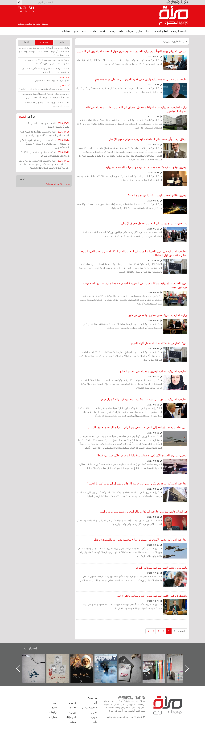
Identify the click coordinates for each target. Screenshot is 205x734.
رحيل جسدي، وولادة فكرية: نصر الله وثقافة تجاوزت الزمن (44, 87)
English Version (26, 9)
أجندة (84, 31)
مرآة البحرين (173, 15)
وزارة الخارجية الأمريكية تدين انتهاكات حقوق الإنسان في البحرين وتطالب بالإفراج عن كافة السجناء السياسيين (136, 109)
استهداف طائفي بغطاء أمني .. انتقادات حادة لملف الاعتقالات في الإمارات (45, 153)
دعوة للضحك (37, 657)
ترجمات (112, 31)
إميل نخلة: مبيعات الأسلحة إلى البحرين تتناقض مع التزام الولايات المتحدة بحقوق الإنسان (137, 427)
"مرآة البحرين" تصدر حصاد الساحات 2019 (181, 661)
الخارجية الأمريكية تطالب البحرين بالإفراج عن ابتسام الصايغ (153, 371)
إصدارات (66, 31)
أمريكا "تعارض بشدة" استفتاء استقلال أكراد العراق (159, 343)
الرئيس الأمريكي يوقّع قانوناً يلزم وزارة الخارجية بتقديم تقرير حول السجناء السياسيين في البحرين (132, 51)
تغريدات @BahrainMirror (58, 184)
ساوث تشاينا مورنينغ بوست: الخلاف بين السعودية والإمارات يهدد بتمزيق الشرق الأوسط (47, 61)
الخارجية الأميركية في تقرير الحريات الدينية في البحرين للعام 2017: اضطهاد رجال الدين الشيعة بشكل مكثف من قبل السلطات (134, 253)
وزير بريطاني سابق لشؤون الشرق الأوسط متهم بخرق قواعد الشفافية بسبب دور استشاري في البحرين (46, 95)
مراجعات (53, 712)
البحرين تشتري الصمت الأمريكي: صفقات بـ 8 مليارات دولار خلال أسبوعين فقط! (142, 455)
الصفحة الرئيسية (179, 31)
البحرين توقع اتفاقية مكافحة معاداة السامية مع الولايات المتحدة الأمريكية (146, 167)
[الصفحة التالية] (153, 631)
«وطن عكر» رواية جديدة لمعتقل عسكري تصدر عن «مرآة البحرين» (157, 663)
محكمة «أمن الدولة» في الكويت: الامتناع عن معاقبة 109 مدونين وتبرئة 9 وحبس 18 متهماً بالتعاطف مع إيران (45, 143)
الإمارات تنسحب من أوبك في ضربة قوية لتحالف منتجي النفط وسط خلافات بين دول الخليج (45, 133)
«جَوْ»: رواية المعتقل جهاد (61, 659)
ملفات (93, 31)
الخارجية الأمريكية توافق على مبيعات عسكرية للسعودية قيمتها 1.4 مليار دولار (144, 399)
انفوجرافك (71, 717)
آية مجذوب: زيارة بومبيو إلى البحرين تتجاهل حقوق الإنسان (154, 223)
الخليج (76, 31)
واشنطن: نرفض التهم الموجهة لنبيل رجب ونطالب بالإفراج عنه (152, 595)
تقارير (139, 31)
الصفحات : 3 (179, 631)
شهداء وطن (85, 657)
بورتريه (72, 712)
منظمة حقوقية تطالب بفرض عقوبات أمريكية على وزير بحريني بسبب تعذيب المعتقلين (45, 70)
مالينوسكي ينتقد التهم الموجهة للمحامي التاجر (161, 567)
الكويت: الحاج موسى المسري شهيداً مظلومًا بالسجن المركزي (46, 124)
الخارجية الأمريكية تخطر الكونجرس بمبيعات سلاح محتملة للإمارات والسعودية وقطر (140, 539)
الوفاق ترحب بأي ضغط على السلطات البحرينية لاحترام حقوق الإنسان (147, 139)
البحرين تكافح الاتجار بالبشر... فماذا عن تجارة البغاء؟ (157, 195)
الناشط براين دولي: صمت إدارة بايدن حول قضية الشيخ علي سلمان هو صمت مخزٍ (141, 79)
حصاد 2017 (133, 657)
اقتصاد (103, 31)
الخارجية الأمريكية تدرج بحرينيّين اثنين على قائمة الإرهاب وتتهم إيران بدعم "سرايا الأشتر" (137, 483)
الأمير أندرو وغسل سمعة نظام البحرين (52, 78)
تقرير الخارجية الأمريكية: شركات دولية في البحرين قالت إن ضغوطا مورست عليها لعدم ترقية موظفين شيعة (135, 285)
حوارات (129, 31)
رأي (121, 31)
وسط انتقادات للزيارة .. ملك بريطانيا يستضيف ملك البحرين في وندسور (47, 104)
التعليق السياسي (160, 31)
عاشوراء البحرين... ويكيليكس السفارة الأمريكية (109, 661)
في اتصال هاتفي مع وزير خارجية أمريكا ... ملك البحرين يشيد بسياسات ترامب (143, 511)
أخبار (147, 31)
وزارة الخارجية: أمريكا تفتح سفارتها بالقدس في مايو (158, 315)
